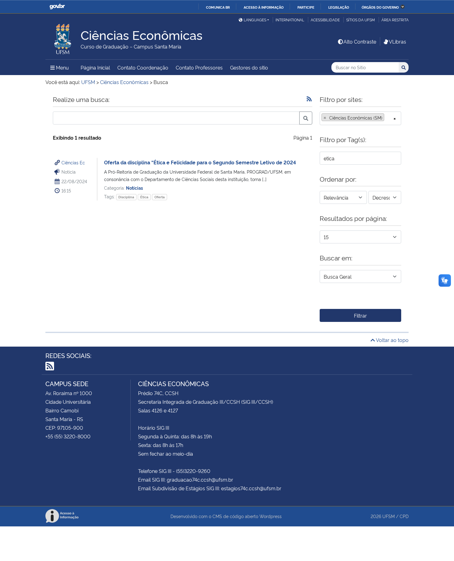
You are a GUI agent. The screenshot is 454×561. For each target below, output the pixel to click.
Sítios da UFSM (360, 19)
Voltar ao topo (392, 339)
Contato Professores (199, 67)
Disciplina (126, 197)
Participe (305, 7)
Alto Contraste (359, 41)
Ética (144, 197)
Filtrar (360, 315)
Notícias (134, 188)
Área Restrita (395, 19)
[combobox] (360, 118)
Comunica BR (218, 7)
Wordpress (270, 516)
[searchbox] (387, 117)
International (289, 19)
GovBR (57, 7)
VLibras (397, 41)
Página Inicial (95, 67)
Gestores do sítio (249, 67)
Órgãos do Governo (380, 7)
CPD (404, 516)
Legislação (338, 7)
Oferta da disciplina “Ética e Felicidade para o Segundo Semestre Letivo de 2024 (200, 162)
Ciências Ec (73, 162)
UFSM (388, 516)
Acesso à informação (264, 7)
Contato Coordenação (142, 67)
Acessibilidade (325, 19)
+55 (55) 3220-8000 (67, 436)
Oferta (159, 197)
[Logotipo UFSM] (63, 37)
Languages (255, 19)
